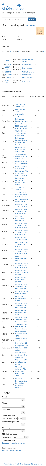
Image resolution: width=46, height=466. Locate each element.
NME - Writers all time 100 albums (21, 127)
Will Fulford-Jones (28, 72)
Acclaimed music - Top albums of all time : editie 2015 (21, 286)
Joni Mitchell (31, 25)
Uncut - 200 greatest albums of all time (21, 298)
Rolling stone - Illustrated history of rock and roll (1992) (21, 141)
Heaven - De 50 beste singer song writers (21, 258)
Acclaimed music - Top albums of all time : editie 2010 (21, 232)
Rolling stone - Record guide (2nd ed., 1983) (21, 121)
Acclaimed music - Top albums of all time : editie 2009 (21, 225)
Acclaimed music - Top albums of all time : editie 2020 (21, 341)
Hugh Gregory (27, 68)
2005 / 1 (8, 72)
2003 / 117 (7, 68)
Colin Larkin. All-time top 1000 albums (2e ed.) (20, 149)
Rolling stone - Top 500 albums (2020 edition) (21, 348)
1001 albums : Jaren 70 (20, 188)
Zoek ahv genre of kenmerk (11, 451)
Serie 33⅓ (18, 378)
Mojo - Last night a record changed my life (21, 362)
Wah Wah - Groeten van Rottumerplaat (20, 218)
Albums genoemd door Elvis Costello (21, 162)
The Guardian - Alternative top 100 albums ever (21, 156)
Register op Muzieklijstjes (13, 6)
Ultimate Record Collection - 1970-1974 (21, 334)
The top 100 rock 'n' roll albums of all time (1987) (21, 133)
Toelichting (19, 464)
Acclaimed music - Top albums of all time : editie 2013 (21, 251)
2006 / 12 (8, 75)
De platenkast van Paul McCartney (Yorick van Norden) (21, 384)
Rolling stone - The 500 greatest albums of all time (21, 173)
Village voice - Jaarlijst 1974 (20, 105)
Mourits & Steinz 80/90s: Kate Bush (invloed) (21, 272)
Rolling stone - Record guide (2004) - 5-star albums (20, 181)
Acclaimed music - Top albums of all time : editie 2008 (21, 211)
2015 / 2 (8, 77)
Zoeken (31, 19)
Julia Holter (26, 81)
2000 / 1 (8, 64)
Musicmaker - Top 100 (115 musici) (21, 205)
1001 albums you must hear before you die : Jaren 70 (21, 355)
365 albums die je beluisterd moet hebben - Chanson (21, 326)
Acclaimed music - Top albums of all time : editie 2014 (21, 265)
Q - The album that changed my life (21, 292)
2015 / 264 (7, 81)
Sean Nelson (26, 75)
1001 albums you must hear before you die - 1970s (21, 194)
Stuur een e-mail (36, 464)
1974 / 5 (8, 60)
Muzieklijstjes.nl (9, 464)
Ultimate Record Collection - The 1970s (20, 312)
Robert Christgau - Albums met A (21, 200)
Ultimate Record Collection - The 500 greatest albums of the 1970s (20, 371)
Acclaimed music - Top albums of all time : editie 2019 (21, 319)
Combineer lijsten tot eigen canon (13, 443)
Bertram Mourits (27, 77)
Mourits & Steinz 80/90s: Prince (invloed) (20, 279)
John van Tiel (26, 64)
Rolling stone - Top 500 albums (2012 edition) (21, 244)
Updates (27, 464)
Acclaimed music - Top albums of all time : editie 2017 (21, 305)
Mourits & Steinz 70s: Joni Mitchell (21, 238)
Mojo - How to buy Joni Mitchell (21, 167)
